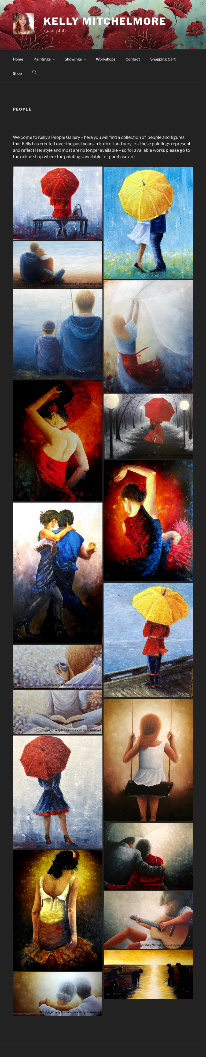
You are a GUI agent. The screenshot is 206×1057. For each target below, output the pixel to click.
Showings (73, 59)
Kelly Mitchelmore (105, 21)
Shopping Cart (163, 59)
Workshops (105, 59)
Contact (133, 59)
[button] (202, 5)
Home (18, 59)
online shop (31, 156)
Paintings (42, 59)
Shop (17, 73)
